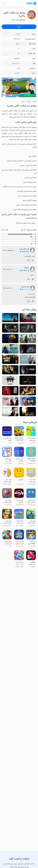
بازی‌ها (29, 101)
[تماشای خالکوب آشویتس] (28, 328)
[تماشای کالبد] (10, 412)
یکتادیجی (17, 73)
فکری (18, 68)
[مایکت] (31, 4)
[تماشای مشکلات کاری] (10, 402)
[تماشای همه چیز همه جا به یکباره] (10, 391)
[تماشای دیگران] (28, 412)
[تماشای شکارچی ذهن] (10, 381)
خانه (35, 101)
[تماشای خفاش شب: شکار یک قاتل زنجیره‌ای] (28, 349)
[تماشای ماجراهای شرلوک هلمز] (10, 328)
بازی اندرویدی (16, 63)
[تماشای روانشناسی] (28, 360)
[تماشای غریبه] (28, 339)
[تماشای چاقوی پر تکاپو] (28, 370)
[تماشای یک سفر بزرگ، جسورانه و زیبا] (10, 339)
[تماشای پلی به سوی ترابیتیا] (10, 318)
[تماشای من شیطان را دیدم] (28, 391)
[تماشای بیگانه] (28, 381)
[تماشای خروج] (28, 402)
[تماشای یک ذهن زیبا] (10, 370)
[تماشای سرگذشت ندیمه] (28, 318)
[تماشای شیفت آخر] (10, 349)
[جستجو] (4, 3)
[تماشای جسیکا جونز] (10, 360)
